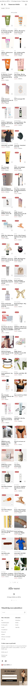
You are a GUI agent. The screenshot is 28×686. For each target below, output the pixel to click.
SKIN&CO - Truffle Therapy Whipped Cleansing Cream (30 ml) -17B (20, 328)
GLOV (15, 97)
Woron (15, 439)
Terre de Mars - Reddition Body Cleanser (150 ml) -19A (20, 488)
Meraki (2, 439)
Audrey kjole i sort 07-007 (7, 145)
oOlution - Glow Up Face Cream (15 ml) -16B (19, 31)
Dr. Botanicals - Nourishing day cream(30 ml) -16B (7, 31)
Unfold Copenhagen (4, 143)
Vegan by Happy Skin (17, 571)
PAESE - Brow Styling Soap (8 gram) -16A (7, 236)
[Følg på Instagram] (6, 661)
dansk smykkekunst (4, 371)
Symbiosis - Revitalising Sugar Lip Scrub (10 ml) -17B (6, 420)
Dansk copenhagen (17, 278)
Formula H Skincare (17, 120)
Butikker (16, 622)
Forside (2, 8)
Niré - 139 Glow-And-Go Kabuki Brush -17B (19, 53)
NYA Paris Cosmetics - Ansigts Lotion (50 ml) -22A (7, 352)
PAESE (2, 97)
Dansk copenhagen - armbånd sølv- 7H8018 (19, 532)
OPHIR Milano (3, 463)
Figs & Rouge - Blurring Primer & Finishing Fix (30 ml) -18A (20, 76)
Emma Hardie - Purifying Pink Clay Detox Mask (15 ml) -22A (7, 282)
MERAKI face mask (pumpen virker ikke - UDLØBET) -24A (6, 443)
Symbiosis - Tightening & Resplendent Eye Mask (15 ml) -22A (7, 123)
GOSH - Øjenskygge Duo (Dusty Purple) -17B (19, 259)
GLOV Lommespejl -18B (19, 99)
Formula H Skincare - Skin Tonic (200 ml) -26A (20, 122)
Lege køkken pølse (5, 553)
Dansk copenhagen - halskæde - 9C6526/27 (19, 281)
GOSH (15, 165)
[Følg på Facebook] (2, 661)
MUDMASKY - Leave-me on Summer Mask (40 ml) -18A (7, 259)
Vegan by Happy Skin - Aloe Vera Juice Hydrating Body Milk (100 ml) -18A (20, 575)
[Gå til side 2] (17, 582)
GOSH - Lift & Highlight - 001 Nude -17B (19, 167)
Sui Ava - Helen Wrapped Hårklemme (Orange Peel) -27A (20, 237)
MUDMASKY (3, 256)
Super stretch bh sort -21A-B (20, 395)
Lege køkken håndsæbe (6, 486)
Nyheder (3, 634)
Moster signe (16, 463)
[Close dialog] (26, 669)
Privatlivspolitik (4, 625)
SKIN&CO (16, 325)
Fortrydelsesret (4, 629)
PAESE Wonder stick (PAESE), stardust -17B (6, 212)
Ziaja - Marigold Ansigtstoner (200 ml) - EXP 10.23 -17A (7, 396)
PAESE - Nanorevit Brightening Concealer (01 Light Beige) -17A (7, 100)
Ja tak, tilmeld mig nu (9, 680)
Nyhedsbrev (17, 620)
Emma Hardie (3, 278)
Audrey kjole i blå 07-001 (20, 553)
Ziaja (2, 165)
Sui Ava (15, 233)
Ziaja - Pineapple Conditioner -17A (5, 167)
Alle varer (8, 8)
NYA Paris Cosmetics (4, 349)
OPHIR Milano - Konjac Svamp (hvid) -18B (6, 465)
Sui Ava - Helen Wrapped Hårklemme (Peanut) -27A (20, 510)
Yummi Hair (16, 143)
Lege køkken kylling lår (6, 509)
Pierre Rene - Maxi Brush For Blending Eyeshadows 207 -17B (20, 190)
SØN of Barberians (4, 187)
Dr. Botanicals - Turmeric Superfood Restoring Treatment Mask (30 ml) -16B (6, 76)
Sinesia (2, 301)
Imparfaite (3, 529)
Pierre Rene (16, 187)
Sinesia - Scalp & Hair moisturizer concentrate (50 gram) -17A (7, 305)
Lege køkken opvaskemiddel (17, 465)
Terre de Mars (16, 484)
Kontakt (2, 627)
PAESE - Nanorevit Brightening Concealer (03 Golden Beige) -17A (20, 213)
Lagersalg (17, 627)
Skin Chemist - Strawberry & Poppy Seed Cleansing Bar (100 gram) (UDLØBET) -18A (7, 329)
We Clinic (15, 371)
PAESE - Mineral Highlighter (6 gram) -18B (20, 352)
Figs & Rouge (16, 72)
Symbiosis (2, 120)
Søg (2, 620)
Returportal (3, 632)
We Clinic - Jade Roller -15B (20, 373)
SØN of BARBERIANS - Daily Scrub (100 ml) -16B (7, 189)
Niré (15, 50)
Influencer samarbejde (5, 636)
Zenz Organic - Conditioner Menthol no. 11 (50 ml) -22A (7, 574)
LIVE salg (3, 639)
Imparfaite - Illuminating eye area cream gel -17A (7, 531)
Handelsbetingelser (5, 622)
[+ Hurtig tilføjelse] (12, 25)
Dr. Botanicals (3, 29)
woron (15, 393)
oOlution (15, 29)
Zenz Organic (3, 571)
